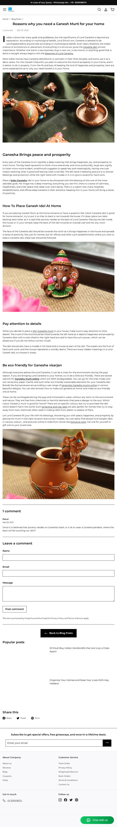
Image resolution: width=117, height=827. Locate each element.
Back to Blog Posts (61, 633)
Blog (5, 772)
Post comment (14, 609)
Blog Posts (16, 19)
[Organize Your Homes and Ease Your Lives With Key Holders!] (25, 691)
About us (7, 763)
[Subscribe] (107, 743)
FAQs (5, 780)
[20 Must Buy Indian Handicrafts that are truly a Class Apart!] (25, 659)
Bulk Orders (64, 776)
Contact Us (63, 784)
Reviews (7, 767)
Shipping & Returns (68, 772)
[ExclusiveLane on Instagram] (60, 800)
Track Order (64, 763)
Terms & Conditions (68, 780)
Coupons (7, 776)
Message (8, 582)
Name (6, 550)
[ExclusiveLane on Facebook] (65, 800)
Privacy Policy (57, 618)
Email (6, 566)
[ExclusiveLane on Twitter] (71, 800)
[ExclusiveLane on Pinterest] (76, 800)
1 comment (8, 30)
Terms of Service (75, 618)
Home (5, 19)
